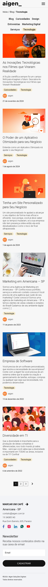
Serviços (15, 29)
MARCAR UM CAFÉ (13, 504)
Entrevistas (14, 24)
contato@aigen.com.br (14, 513)
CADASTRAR (24, 563)
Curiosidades (23, 18)
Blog (12, 12)
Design (35, 18)
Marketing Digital (31, 24)
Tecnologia (29, 29)
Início (5, 12)
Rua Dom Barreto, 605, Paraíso (17, 521)
